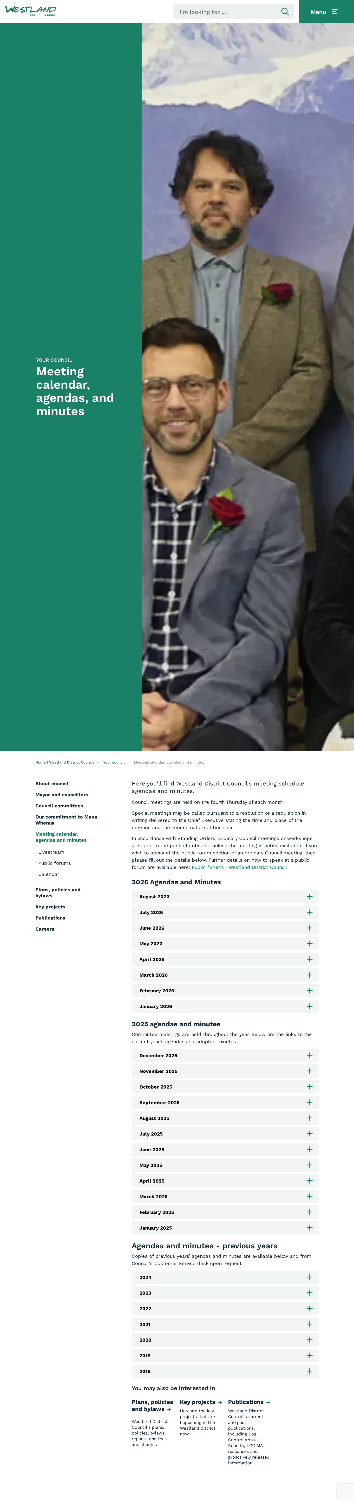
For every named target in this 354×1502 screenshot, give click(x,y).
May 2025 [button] (150, 1165)
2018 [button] (145, 1371)
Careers (44, 929)
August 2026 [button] (154, 897)
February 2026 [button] (156, 991)
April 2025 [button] (151, 1181)
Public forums (54, 863)
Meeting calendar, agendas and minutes (61, 837)
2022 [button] (145, 1309)
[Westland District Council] (31, 11)
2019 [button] (145, 1356)
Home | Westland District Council (67, 762)
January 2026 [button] (155, 1006)
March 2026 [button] (153, 975)
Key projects (50, 907)
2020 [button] (145, 1340)
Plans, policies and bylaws (58, 893)
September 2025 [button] (159, 1102)
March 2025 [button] (153, 1196)
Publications (50, 918)
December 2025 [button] (158, 1055)
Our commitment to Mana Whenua (66, 820)
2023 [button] (145, 1293)
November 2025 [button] (158, 1071)
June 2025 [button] (151, 1149)
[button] (31, 11)
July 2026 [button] (151, 912)
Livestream (51, 852)
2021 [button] (145, 1324)
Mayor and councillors (61, 795)
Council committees (59, 806)
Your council (116, 762)
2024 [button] (145, 1277)
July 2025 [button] (151, 1134)
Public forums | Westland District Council (239, 867)
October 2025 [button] (155, 1087)
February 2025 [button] (156, 1212)
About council (51, 783)
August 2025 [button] (154, 1118)
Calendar (48, 874)
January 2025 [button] (155, 1228)
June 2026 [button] (151, 928)
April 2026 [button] (151, 959)
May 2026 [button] (150, 944)
